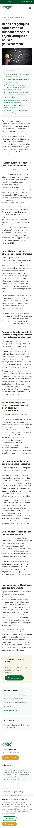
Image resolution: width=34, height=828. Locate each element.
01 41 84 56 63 (28, 2)
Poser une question (10, 710)
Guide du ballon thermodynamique (15, 703)
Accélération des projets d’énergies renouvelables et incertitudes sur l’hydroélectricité (16, 95)
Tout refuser (9, 818)
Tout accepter (9, 824)
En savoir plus (10, 813)
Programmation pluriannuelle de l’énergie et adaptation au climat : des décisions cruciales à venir (16, 87)
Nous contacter (15, 678)
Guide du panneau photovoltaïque (15, 695)
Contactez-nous (15, 2)
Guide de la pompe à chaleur (13, 699)
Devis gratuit (11, 758)
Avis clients (8, 706)
